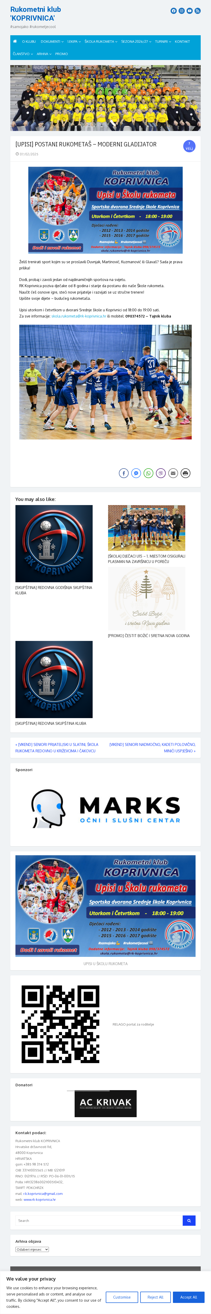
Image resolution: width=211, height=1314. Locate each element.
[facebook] (174, 11)
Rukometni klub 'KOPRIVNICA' (35, 13)
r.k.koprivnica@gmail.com (43, 1194)
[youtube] (190, 11)
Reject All (155, 1297)
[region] (105, 1292)
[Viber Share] (161, 473)
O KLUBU (29, 41)
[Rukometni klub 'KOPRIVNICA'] (105, 98)
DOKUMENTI (50, 41)
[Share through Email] (173, 473)
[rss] (198, 11)
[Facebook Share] (124, 473)
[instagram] (182, 11)
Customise (122, 1297)
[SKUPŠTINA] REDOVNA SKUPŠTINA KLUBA (50, 723)
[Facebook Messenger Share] (136, 473)
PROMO (61, 54)
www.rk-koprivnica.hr (40, 1199)
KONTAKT (182, 41)
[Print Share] (185, 473)
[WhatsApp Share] (148, 473)
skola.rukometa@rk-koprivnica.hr (78, 316)
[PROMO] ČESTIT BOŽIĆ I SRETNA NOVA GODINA (149, 635)
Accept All (188, 1297)
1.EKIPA (72, 41)
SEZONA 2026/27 (134, 41)
